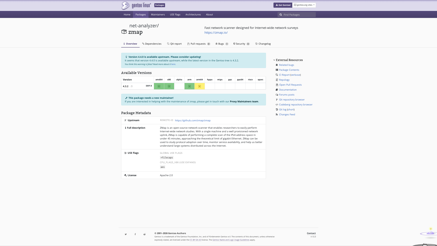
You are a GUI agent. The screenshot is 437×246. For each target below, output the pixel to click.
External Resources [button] (289, 60)
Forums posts (286, 94)
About (209, 14)
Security (242, 43)
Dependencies (152, 43)
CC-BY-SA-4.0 (195, 239)
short (291, 109)
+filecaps (167, 157)
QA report (176, 43)
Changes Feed (287, 114)
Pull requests (199, 43)
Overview (131, 43)
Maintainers (158, 14)
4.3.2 (125, 86)
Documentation (288, 89)
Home (127, 14)
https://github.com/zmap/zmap (193, 120)
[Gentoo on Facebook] (135, 234)
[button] (282, 5)
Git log (282, 109)
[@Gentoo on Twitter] (125, 234)
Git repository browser (292, 99)
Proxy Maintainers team (244, 101)
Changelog (264, 43)
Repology (284, 79)
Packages (141, 14)
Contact (311, 233)
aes (163, 167)
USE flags (175, 14)
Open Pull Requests (290, 84)
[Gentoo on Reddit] (144, 234)
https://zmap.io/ (216, 32)
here (173, 64)
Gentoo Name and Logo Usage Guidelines (231, 239)
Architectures (193, 14)
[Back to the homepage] (136, 5)
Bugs (222, 43)
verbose (295, 74)
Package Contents (289, 69)
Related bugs (286, 64)
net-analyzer (143, 25)
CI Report (284, 74)
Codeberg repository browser (296, 104)
